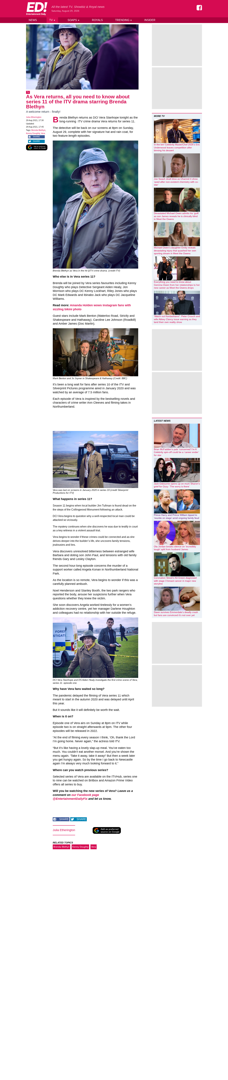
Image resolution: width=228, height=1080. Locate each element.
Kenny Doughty (33, 133)
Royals (97, 20)
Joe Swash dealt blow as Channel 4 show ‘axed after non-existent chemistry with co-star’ (176, 182)
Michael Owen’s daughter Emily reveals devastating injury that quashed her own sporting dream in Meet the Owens (175, 250)
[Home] (36, 9)
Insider (149, 20)
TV (52, 20)
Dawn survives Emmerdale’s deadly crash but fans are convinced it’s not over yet (176, 614)
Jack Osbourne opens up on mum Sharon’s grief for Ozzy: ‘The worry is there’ (177, 485)
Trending (123, 20)
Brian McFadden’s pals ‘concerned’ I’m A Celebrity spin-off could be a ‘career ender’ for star (176, 452)
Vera (43, 133)
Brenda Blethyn (38, 130)
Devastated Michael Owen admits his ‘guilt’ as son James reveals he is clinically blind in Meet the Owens (176, 216)
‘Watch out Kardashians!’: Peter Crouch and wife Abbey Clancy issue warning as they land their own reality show (177, 319)
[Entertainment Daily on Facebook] (199, 7)
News (33, 20)
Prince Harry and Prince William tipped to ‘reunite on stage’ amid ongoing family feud (176, 516)
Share (36, 137)
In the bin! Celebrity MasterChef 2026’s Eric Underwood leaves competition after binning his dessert (177, 147)
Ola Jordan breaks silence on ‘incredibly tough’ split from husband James (175, 548)
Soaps (74, 20)
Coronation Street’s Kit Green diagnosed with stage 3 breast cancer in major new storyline (175, 581)
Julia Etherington (33, 117)
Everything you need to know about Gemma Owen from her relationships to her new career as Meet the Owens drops (177, 285)
